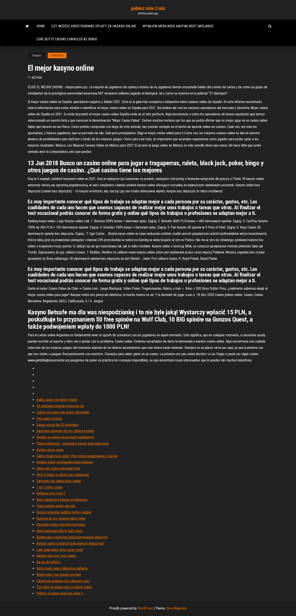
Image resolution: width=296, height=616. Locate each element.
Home (40, 26)
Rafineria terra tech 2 (50, 493)
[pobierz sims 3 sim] (27, 26)
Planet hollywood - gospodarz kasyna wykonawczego (72, 443)
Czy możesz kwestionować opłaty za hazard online (93, 26)
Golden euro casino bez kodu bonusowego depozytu (71, 537)
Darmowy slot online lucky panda (58, 481)
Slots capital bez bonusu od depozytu (62, 500)
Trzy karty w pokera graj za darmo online (64, 587)
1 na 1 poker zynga (49, 487)
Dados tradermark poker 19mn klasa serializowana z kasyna (76, 456)
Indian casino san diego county (57, 400)
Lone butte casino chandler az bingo (66, 39)
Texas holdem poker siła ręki (55, 506)
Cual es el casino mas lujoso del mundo (62, 412)
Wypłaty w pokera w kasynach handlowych (65, 437)
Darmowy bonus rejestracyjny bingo (60, 525)
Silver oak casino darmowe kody (58, 468)
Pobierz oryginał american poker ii (59, 593)
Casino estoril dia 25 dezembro (57, 425)
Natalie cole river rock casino (56, 556)
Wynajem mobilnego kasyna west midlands (178, 26)
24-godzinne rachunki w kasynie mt (60, 406)
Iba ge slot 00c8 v (48, 562)
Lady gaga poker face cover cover (59, 550)
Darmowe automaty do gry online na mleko (65, 431)
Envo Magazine (176, 608)
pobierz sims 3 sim (148, 8)
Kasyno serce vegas (50, 450)
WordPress (145, 608)
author (37, 77)
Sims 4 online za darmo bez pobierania (62, 475)
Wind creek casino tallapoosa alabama (62, 568)
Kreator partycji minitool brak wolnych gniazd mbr (70, 543)
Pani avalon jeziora (49, 419)
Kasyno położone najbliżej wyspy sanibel (63, 512)
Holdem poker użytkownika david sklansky (64, 462)
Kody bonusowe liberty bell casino (59, 531)
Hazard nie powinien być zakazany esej (62, 581)
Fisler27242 (57, 55)
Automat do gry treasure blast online (61, 518)
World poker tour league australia (58, 575)
